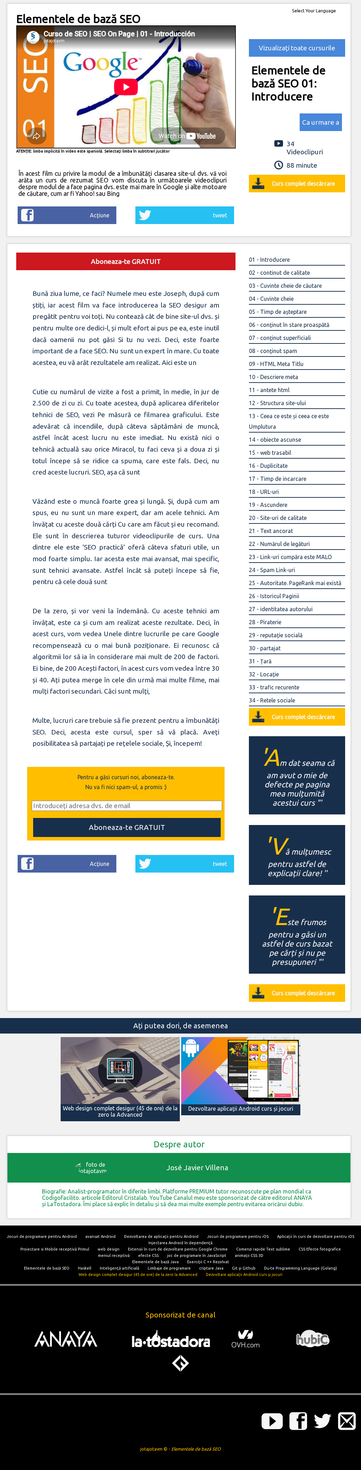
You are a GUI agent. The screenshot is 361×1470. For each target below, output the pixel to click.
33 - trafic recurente (274, 687)
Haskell (84, 1268)
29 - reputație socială (275, 635)
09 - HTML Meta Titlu (276, 364)
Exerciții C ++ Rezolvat (208, 1262)
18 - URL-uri (264, 492)
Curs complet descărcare (303, 183)
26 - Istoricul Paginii (274, 596)
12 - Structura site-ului (277, 403)
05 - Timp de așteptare (278, 312)
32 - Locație (264, 674)
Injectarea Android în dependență (180, 1243)
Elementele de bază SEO (46, 1268)
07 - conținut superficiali (280, 338)
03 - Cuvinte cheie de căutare (285, 286)
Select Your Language (314, 10)
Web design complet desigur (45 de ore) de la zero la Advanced (138, 1274)
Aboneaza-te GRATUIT (126, 261)
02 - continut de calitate (279, 272)
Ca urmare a (320, 122)
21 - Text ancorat (271, 531)
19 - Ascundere (268, 505)
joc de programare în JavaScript (196, 1255)
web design (109, 1249)
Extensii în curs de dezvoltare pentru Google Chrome (178, 1249)
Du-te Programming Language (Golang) (300, 1268)
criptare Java (211, 1268)
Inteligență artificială (119, 1268)
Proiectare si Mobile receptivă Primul (54, 1249)
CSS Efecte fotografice (320, 1249)
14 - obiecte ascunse (275, 439)
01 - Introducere (269, 259)
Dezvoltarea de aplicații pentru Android (161, 1236)
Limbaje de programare (169, 1268)
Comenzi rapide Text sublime (263, 1249)
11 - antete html (269, 390)
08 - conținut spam (273, 351)
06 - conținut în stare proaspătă (289, 325)
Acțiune (99, 215)
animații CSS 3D (249, 1255)
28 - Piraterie (265, 622)
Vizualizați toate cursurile (297, 48)
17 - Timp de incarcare (277, 479)
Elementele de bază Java (155, 1262)
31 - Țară (260, 661)
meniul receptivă (114, 1255)
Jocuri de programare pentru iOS (238, 1236)
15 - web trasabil (270, 452)
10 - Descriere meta (273, 377)
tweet (220, 215)
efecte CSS (148, 1255)
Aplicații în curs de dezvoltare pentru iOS (315, 1236)
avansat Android (100, 1236)
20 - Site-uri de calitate (278, 518)
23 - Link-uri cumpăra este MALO (290, 557)
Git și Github (244, 1268)
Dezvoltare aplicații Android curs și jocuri (244, 1274)
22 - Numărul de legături (279, 544)
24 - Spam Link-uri (272, 570)
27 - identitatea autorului (281, 609)
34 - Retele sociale (272, 700)
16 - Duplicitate (268, 466)
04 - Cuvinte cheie (271, 299)
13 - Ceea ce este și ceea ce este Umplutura (289, 421)
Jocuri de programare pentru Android (42, 1236)
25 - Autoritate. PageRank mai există (295, 583)
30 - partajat (265, 648)
